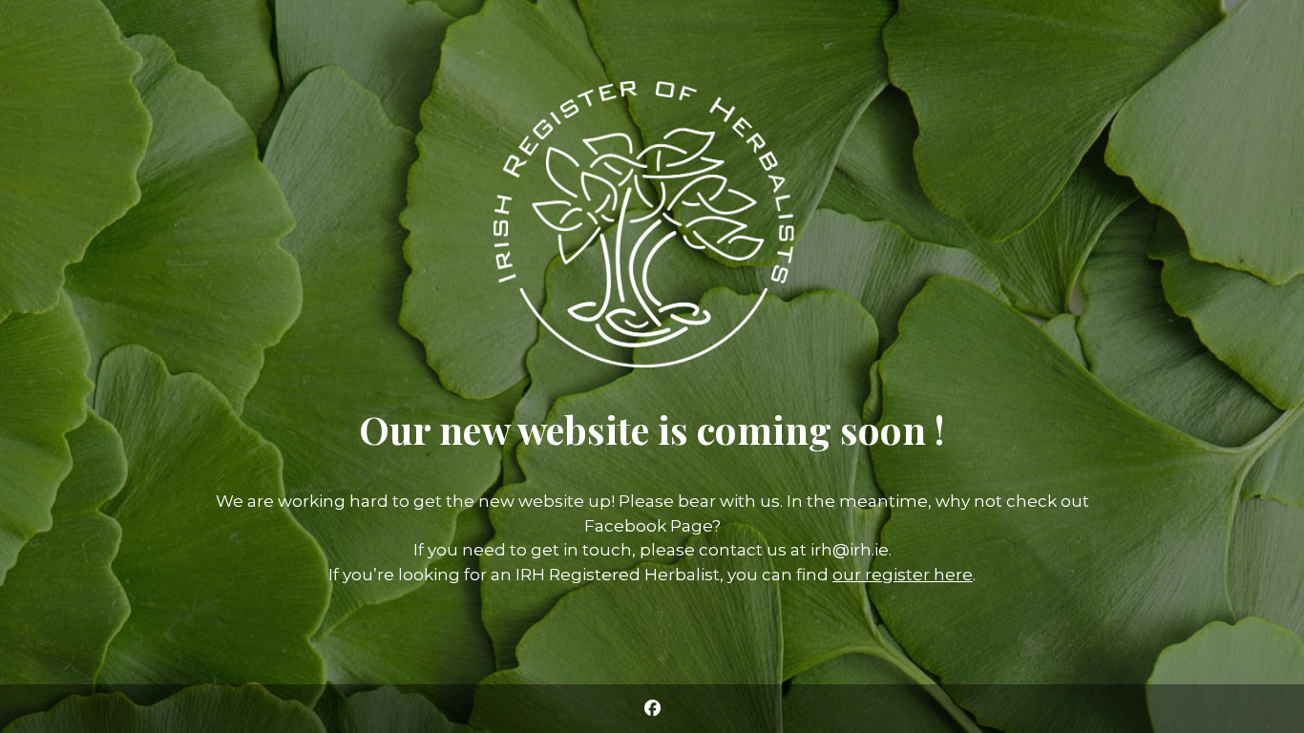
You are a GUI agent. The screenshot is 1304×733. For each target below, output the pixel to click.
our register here (902, 574)
